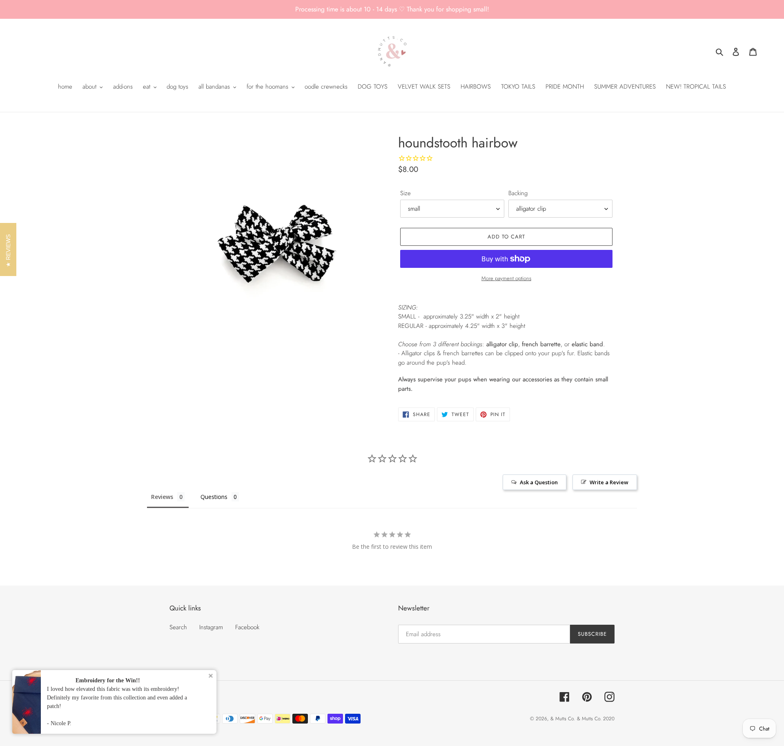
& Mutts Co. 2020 (596, 718)
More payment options (506, 278)
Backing (518, 193)
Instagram (211, 627)
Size (405, 193)
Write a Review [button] (609, 482)
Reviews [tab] (162, 497)
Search (178, 627)
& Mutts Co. (562, 718)
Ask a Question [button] (539, 482)
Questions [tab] (213, 497)
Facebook (247, 627)
